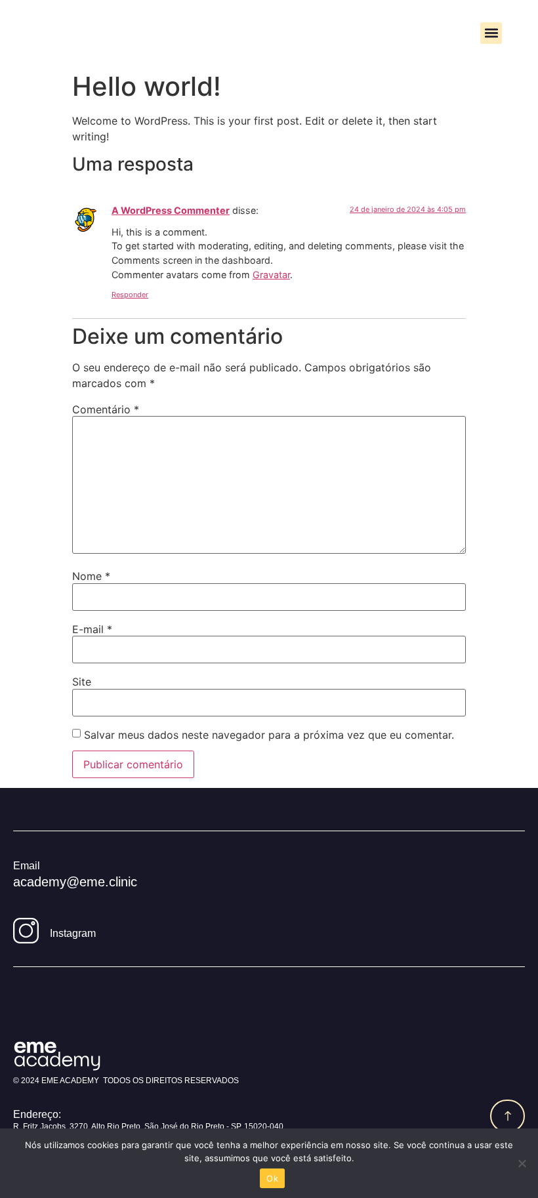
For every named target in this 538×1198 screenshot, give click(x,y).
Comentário (105, 409)
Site (81, 681)
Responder (130, 294)
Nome (91, 576)
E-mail (92, 629)
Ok (272, 1178)
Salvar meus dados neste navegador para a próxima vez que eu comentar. (269, 735)
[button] (491, 33)
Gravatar (271, 274)
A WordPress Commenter (171, 210)
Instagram (73, 933)
